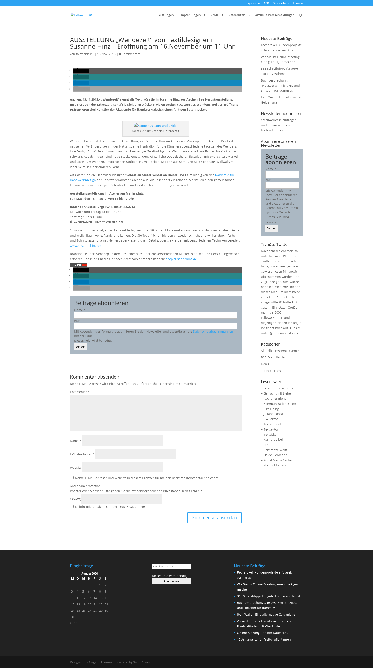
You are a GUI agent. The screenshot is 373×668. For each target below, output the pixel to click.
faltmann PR (85, 54)
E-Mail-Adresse (82, 454)
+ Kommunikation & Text (278, 404)
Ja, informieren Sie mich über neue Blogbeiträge (109, 507)
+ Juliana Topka (272, 414)
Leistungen (165, 15)
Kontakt (298, 3)
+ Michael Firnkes (273, 465)
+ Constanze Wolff (274, 450)
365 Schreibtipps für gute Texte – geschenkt (268, 596)
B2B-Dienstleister (273, 357)
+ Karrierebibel (272, 439)
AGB (266, 3)
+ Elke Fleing (270, 409)
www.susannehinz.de (85, 246)
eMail (79, 321)
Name (79, 310)
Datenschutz (281, 3)
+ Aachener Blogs (273, 398)
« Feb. (74, 623)
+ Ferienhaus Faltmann (277, 388)
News (265, 364)
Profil (215, 15)
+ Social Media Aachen (277, 460)
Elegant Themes (100, 662)
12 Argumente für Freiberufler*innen (264, 639)
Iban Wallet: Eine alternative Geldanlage (266, 614)
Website (76, 467)
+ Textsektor (269, 429)
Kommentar (80, 392)
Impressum (253, 3)
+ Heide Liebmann (274, 455)
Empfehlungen (190, 15)
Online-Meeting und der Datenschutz (264, 633)
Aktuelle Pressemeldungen (274, 15)
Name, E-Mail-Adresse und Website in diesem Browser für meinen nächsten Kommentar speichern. (147, 478)
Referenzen (237, 15)
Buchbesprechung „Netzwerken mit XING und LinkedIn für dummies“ (280, 85)
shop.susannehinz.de (181, 259)
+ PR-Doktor (269, 419)
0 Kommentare (130, 54)
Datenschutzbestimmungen (213, 331)
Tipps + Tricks (271, 371)
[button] (81, 71)
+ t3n (264, 445)
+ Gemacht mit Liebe (276, 393)
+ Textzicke (269, 434)
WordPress (141, 662)
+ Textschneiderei (273, 424)
